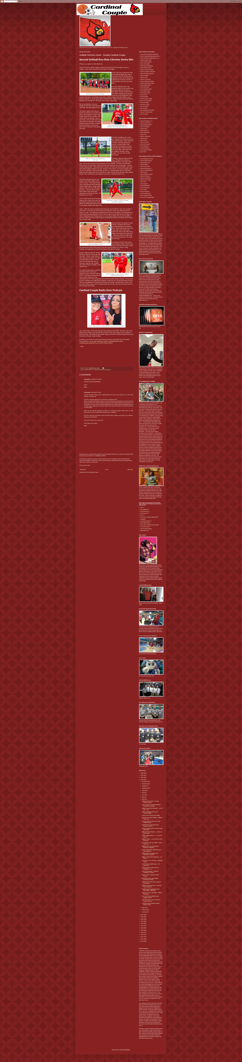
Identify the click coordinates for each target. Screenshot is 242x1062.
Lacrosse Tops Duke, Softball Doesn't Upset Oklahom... (151, 850)
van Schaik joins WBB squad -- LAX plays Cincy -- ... (151, 864)
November (145, 783)
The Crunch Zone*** (145, 526)
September (145, 788)
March (143, 907)
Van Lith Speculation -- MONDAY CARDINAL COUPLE (150, 872)
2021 (142, 917)
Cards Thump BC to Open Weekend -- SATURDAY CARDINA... (151, 805)
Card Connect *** (144, 513)
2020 (142, 919)
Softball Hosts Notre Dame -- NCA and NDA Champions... (151, 886)
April (143, 799)
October (144, 786)
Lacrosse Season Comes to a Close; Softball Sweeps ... (151, 822)
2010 (142, 941)
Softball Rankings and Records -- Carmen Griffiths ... (150, 812)
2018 (142, 923)
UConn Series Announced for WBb (151, 815)
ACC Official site (144, 509)
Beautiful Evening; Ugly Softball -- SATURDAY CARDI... (150, 879)
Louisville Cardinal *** (146, 521)
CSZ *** (142, 515)
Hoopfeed (142, 519)
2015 (142, 930)
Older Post (130, 469)
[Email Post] (103, 368)
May (143, 797)
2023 (142, 779)
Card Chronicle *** (145, 511)
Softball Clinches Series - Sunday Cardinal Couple (150, 802)
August (144, 790)
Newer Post (83, 469)
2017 (142, 925)
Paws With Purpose (145, 523)
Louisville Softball (88, 369)
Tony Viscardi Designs (146, 528)
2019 (142, 921)
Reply (85, 387)
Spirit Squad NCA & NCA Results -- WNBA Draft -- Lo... (151, 868)
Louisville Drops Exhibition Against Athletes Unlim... (151, 904)
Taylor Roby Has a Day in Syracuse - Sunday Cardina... (151, 900)
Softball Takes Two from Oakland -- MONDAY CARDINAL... (151, 847)
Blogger (128, 1049)
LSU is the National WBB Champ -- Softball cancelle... (151, 897)
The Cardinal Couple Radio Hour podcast (101, 369)
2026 (142, 773)
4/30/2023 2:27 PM (96, 392)
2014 (142, 932)
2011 (142, 939)
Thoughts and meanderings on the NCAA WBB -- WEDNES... (150, 889)
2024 (142, 777)
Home (106, 469)
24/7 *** (142, 507)
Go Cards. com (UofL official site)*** (149, 517)
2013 (142, 934)
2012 (142, 937)
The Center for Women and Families (149, 525)
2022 (142, 914)
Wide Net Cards (144, 530)
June (143, 795)
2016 (142, 928)
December (145, 781)
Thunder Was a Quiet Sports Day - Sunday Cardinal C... (150, 825)
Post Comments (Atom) (92, 472)
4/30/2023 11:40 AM (96, 379)
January (144, 912)
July (143, 792)
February (144, 909)
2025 (142, 775)
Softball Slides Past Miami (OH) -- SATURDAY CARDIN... (150, 854)
